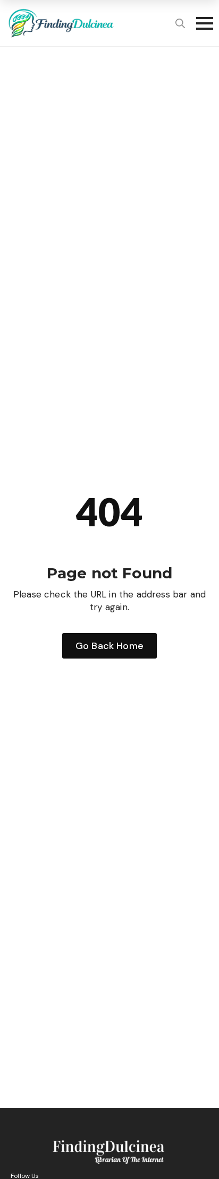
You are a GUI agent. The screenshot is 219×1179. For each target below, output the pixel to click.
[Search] (180, 23)
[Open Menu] (201, 23)
